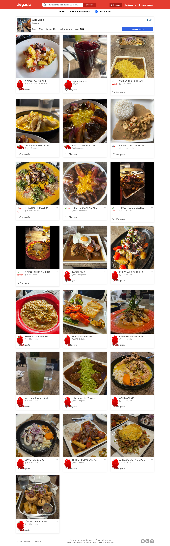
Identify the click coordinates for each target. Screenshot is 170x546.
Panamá (116, 5)
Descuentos (103, 11)
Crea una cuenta (146, 5)
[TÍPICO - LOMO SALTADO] (132, 183)
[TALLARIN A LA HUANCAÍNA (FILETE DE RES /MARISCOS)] (132, 56)
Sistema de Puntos (90, 542)
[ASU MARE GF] (132, 373)
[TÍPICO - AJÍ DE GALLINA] (37, 247)
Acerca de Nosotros (87, 540)
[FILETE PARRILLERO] (85, 312)
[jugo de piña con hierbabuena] (37, 373)
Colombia (19, 541)
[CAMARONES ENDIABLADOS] (132, 312)
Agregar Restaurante (74, 542)
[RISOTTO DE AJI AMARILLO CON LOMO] (85, 121)
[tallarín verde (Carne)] (85, 373)
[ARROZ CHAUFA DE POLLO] (132, 435)
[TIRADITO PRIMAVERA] (37, 183)
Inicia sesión (130, 5)
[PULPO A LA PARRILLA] (132, 247)
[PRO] (20, 83)
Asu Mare (38, 19)
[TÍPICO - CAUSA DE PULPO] (37, 56)
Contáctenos (74, 540)
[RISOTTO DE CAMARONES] (37, 312)
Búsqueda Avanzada (79, 11)
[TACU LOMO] (85, 247)
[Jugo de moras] (85, 56)
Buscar (89, 4)
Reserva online (137, 29)
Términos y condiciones (106, 542)
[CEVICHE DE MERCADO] (37, 121)
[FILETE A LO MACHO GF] (132, 121)
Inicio (62, 11)
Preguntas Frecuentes (103, 540)
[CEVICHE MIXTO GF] (37, 435)
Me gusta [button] (25, 89)
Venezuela (27, 541)
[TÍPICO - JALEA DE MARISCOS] (37, 497)
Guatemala (37, 541)
